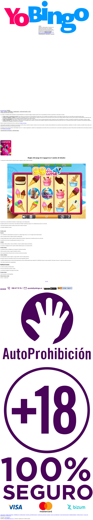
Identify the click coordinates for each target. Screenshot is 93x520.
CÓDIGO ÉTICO (80, 514)
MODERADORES (72, 514)
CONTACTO (8, 515)
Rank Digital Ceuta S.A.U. (9, 518)
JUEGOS (5, 111)
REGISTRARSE (3, 110)
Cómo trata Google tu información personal (46, 32)
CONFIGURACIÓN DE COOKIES (43, 514)
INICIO (2, 111)
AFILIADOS (2, 514)
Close (40, 26)
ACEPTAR (52, 34)
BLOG (29, 111)
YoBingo (8, 517)
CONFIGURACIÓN (42, 34)
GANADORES (10, 111)
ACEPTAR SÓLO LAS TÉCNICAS (6, 130)
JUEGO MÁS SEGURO (23, 111)
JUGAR (46, 281)
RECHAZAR (48, 34)
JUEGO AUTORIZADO (55, 514)
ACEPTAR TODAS (16, 130)
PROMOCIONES (16, 111)
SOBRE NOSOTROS (9, 514)
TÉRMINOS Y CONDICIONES (19, 514)
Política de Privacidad (6, 128)
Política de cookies (23, 123)
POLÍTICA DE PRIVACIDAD (31, 514)
